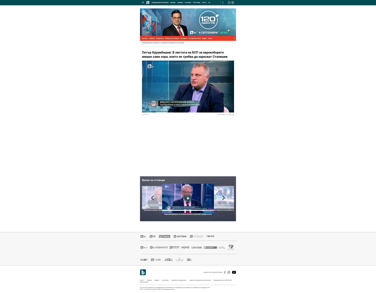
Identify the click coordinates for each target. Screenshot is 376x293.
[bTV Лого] (143, 272)
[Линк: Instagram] (228, 272)
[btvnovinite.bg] (159, 247)
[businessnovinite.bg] (175, 247)
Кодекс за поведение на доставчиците (200, 280)
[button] (152, 198)
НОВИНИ (152, 38)
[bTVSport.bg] (211, 247)
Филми (172, 2)
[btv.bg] (145, 236)
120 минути (164, 43)
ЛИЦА (210, 38)
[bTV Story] (198, 236)
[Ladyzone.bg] (198, 247)
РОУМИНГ (184, 38)
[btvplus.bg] (145, 247)
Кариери (157, 280)
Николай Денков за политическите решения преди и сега (188, 214)
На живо (188, 2)
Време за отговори (177, 43)
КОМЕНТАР (160, 38)
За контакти (165, 280)
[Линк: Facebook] (224, 272)
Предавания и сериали (160, 2)
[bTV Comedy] (154, 236)
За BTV (142, 280)
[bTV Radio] (157, 259)
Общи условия (144, 282)
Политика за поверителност (179, 280)
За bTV (204, 2)
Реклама (149, 280)
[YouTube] (233, 272)
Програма (196, 2)
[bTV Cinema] (166, 236)
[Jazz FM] (170, 260)
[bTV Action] (182, 236)
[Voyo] (186, 247)
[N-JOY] (146, 259)
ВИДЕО (204, 38)
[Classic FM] (181, 259)
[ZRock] (191, 259)
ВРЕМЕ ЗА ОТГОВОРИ (172, 38)
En (209, 2)
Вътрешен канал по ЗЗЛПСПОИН (223, 280)
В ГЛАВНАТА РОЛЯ (195, 38)
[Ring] (212, 236)
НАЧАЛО (145, 38)
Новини (180, 2)
